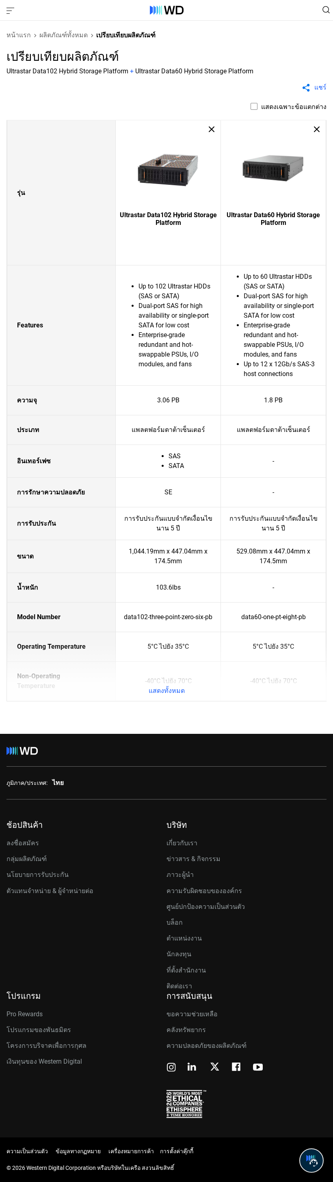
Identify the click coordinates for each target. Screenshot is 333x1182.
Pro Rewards (24, 1014)
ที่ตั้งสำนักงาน (186, 970)
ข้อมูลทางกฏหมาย (78, 1151)
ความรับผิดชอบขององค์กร (204, 891)
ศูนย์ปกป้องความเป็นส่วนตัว (205, 907)
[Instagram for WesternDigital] (171, 1067)
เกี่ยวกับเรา (181, 843)
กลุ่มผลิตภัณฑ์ (26, 859)
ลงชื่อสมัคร (22, 843)
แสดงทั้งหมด (167, 691)
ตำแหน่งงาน (184, 938)
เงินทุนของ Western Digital (44, 1061)
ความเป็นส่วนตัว (27, 1151)
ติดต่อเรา (179, 986)
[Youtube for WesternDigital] (258, 1067)
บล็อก (174, 922)
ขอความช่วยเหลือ (192, 1014)
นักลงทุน (178, 954)
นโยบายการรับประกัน (37, 874)
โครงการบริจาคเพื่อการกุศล (46, 1045)
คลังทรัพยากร (186, 1030)
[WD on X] (215, 1067)
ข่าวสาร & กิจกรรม (193, 859)
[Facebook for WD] (237, 1067)
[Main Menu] (11, 10)
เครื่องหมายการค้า (131, 1151)
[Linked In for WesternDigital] (192, 1067)
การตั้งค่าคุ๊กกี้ (176, 1151)
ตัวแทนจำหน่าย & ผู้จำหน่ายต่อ (49, 891)
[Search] (326, 9)
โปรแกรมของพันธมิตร (38, 1030)
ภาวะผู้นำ (180, 874)
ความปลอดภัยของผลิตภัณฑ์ (206, 1045)
